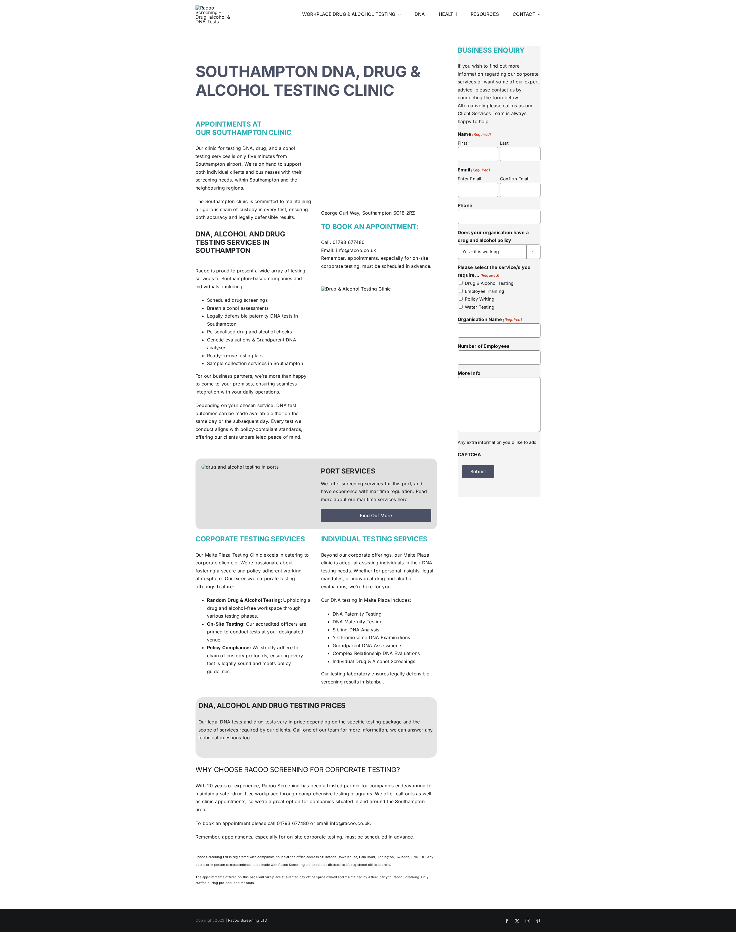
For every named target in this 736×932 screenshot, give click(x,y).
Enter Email (469, 179)
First (462, 143)
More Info (469, 373)
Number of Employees (484, 346)
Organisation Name (490, 319)
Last (504, 143)
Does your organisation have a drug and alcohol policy (493, 236)
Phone (465, 205)
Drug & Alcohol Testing (489, 283)
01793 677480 (349, 242)
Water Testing (479, 307)
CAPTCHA (469, 454)
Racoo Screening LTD (247, 920)
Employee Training (484, 291)
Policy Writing (479, 299)
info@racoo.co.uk (356, 250)
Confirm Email (515, 179)
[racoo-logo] (213, 8)
